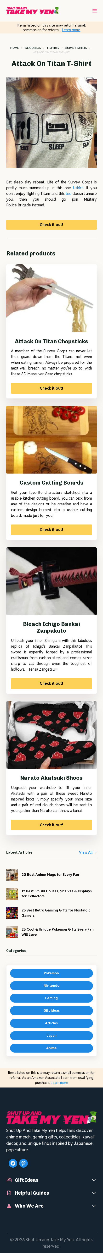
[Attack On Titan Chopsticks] (51, 298)
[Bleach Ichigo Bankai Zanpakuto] (51, 581)
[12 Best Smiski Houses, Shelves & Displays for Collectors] (12, 894)
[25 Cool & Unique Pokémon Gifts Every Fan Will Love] (12, 932)
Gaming (51, 998)
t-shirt (78, 187)
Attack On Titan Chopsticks (51, 341)
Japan (51, 1035)
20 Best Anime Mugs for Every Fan (50, 874)
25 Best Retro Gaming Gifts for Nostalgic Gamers (56, 913)
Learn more (71, 30)
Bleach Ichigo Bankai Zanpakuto (51, 627)
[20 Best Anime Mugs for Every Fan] (12, 875)
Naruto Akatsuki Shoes (51, 777)
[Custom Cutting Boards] (51, 440)
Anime (51, 1048)
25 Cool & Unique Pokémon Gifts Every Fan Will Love (58, 932)
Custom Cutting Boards (51, 482)
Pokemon (51, 973)
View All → (88, 852)
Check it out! (51, 224)
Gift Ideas (51, 1010)
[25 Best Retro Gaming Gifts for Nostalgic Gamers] (12, 913)
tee (68, 193)
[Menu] (94, 11)
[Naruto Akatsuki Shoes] (51, 735)
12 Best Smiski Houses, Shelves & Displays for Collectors (57, 894)
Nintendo (51, 985)
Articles (51, 1023)
